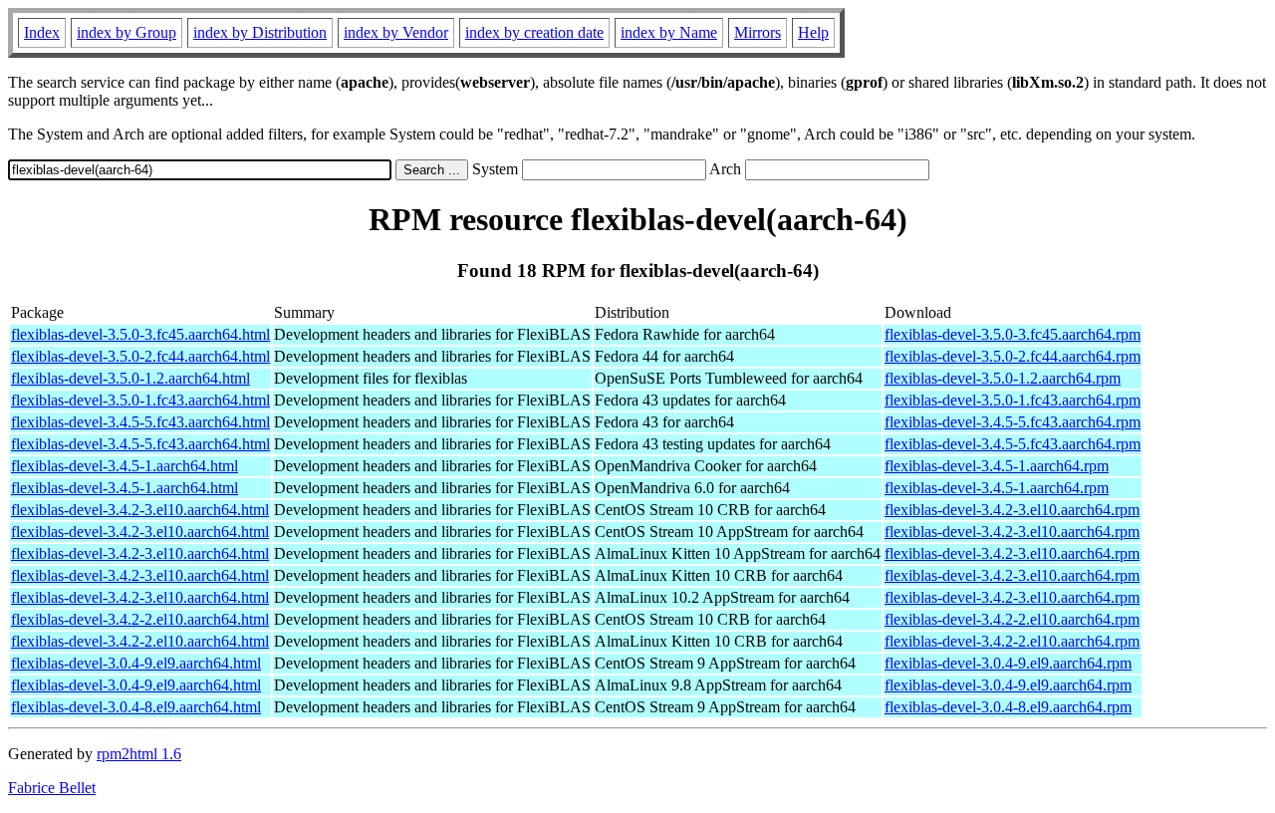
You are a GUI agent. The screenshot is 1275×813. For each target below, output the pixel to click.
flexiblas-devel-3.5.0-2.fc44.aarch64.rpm (1013, 356)
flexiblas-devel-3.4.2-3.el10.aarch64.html (140, 509)
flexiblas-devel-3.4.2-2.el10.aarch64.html (140, 619)
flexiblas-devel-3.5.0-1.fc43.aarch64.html (140, 400)
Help (813, 32)
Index (42, 32)
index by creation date (534, 32)
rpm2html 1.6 (139, 753)
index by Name (669, 32)
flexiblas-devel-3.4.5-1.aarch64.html (124, 465)
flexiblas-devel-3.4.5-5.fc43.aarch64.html (140, 421)
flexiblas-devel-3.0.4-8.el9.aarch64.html (136, 706)
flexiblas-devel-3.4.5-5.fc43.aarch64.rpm (1013, 421)
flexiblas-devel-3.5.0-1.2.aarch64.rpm (1003, 378)
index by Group (126, 32)
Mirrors (757, 32)
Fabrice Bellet (52, 787)
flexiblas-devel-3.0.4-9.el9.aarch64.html (136, 663)
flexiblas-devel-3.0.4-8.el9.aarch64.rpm (1008, 706)
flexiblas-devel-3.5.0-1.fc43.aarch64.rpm (1013, 400)
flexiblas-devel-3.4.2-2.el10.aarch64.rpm (1012, 619)
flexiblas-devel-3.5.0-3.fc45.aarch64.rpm (1013, 334)
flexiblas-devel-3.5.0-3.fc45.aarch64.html (140, 334)
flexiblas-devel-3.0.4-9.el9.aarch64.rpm (1008, 663)
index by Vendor (396, 32)
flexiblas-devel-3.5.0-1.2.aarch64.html (130, 378)
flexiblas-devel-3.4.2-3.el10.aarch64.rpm (1012, 509)
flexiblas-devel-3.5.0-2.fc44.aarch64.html (140, 356)
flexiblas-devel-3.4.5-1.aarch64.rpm (997, 465)
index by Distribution (260, 32)
